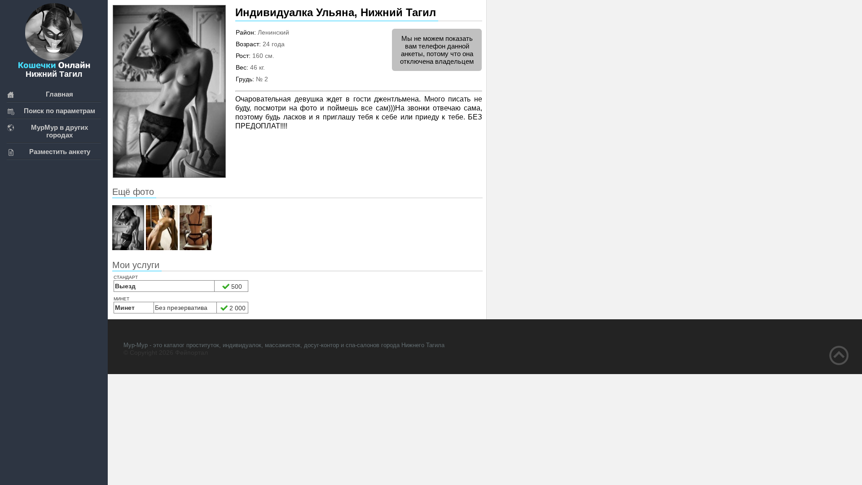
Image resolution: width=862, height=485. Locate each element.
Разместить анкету (59, 151)
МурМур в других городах (59, 131)
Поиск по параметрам (59, 111)
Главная (59, 94)
